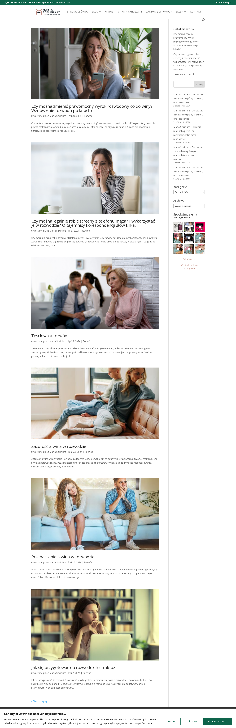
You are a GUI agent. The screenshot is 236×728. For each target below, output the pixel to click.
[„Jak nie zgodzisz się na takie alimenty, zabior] (189, 249)
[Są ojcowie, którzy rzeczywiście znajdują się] (189, 227)
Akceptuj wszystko (217, 721)
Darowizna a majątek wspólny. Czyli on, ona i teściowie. (188, 98)
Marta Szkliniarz (57, 115)
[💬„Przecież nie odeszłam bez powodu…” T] (178, 238)
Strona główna (77, 12)
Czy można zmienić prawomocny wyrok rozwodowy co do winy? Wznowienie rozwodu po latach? (91, 108)
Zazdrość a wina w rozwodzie (58, 446)
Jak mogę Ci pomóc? (159, 12)
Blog (95, 12)
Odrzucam (192, 721)
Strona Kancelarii (130, 12)
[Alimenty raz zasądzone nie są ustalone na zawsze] (200, 227)
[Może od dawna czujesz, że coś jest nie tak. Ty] (178, 227)
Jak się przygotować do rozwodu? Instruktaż (73, 667)
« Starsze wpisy (39, 701)
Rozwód (88, 115)
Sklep (179, 12)
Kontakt (195, 12)
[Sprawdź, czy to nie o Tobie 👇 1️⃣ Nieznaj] (200, 249)
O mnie (109, 12)
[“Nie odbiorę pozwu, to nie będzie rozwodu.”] (200, 238)
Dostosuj (171, 721)
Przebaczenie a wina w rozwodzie (62, 557)
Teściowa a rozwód (49, 336)
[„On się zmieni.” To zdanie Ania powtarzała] (189, 238)
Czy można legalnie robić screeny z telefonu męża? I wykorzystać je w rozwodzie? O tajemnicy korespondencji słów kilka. (93, 223)
